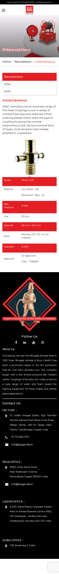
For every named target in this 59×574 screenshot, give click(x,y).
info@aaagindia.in (44, 2)
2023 (7, 91)
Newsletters (22, 61)
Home (6, 61)
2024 (7, 84)
